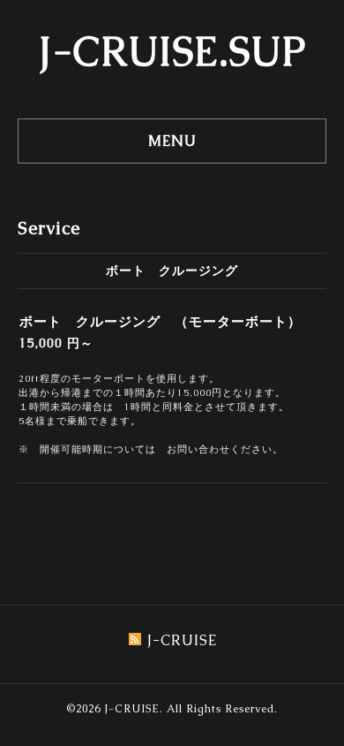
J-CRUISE (132, 709)
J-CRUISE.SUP (172, 51)
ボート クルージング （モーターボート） (160, 321)
